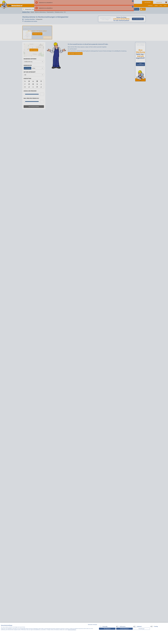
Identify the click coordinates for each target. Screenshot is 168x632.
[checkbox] (100, 626)
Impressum (95, 624)
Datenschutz (90, 624)
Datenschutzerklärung (72, 629)
